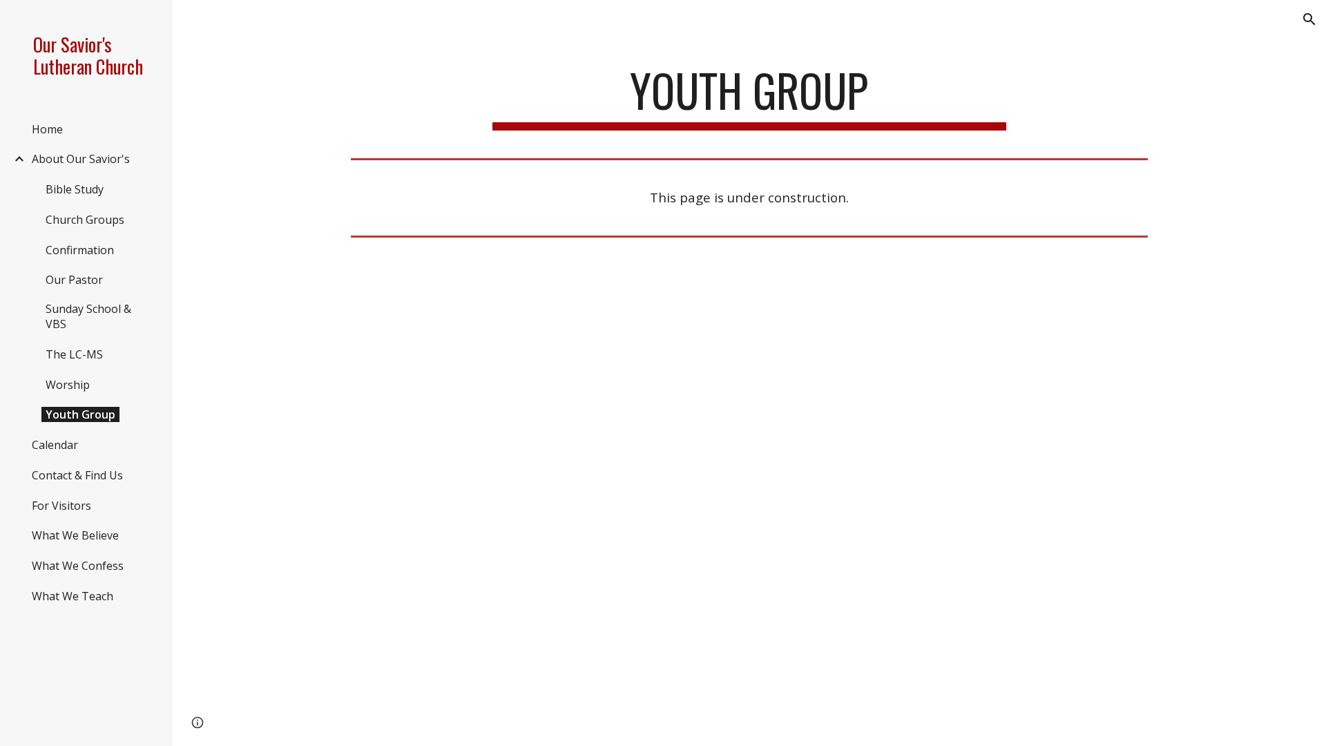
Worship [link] (68, 384)
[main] (749, 97)
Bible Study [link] (75, 189)
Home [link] (47, 129)
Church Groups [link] (85, 219)
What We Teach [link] (72, 596)
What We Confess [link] (78, 565)
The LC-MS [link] (74, 354)
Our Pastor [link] (74, 279)
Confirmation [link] (80, 250)
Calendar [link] (55, 444)
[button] (1309, 19)
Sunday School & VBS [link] (88, 316)
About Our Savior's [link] (81, 158)
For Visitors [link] (61, 505)
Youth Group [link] (80, 414)
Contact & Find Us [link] (77, 475)
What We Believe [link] (75, 535)
